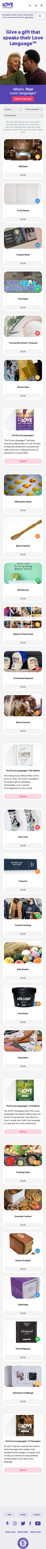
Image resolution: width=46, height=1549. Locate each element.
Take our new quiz (23, 98)
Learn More (29, 17)
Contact (36, 1514)
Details (23, 175)
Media (23, 1514)
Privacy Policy (22, 1532)
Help (9, 1514)
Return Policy (35, 1532)
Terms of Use (10, 1532)
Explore (23, 461)
